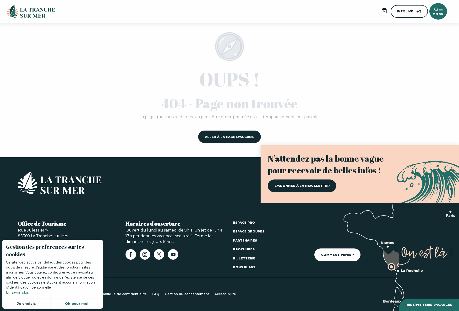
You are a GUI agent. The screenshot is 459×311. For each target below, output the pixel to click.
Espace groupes (248, 231)
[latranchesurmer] (26, 11)
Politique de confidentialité (124, 294)
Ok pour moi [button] (76, 303)
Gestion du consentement (187, 294)
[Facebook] (131, 256)
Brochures (244, 249)
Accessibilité (225, 294)
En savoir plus (17, 292)
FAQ (156, 294)
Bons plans (244, 267)
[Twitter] (159, 256)
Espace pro (244, 222)
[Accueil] (60, 184)
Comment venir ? (337, 255)
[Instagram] (145, 256)
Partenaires (245, 240)
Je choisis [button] (26, 303)
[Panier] (384, 12)
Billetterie (244, 258)
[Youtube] (173, 256)
